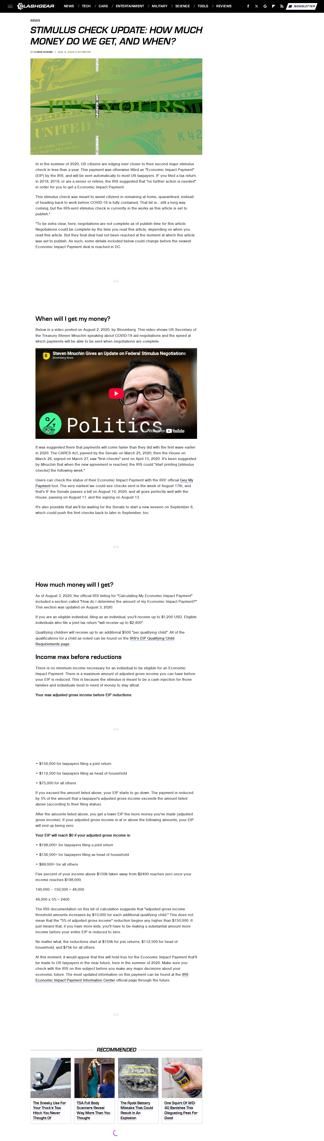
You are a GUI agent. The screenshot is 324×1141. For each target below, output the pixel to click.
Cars (103, 6)
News (69, 6)
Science (182, 6)
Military (159, 6)
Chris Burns (43, 52)
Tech (86, 6)
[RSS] (282, 6)
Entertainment (130, 6)
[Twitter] (256, 6)
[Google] (265, 6)
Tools (203, 6)
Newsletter (304, 6)
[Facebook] (248, 6)
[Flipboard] (273, 6)
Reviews (223, 6)
